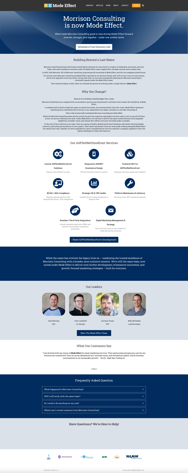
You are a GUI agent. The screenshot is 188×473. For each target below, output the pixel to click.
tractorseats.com (100, 353)
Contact (125, 5)
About (115, 5)
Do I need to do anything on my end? (61, 403)
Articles (99, 5)
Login (136, 5)
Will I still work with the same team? (62, 396)
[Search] (142, 5)
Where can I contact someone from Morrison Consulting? (71, 410)
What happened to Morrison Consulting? (64, 389)
